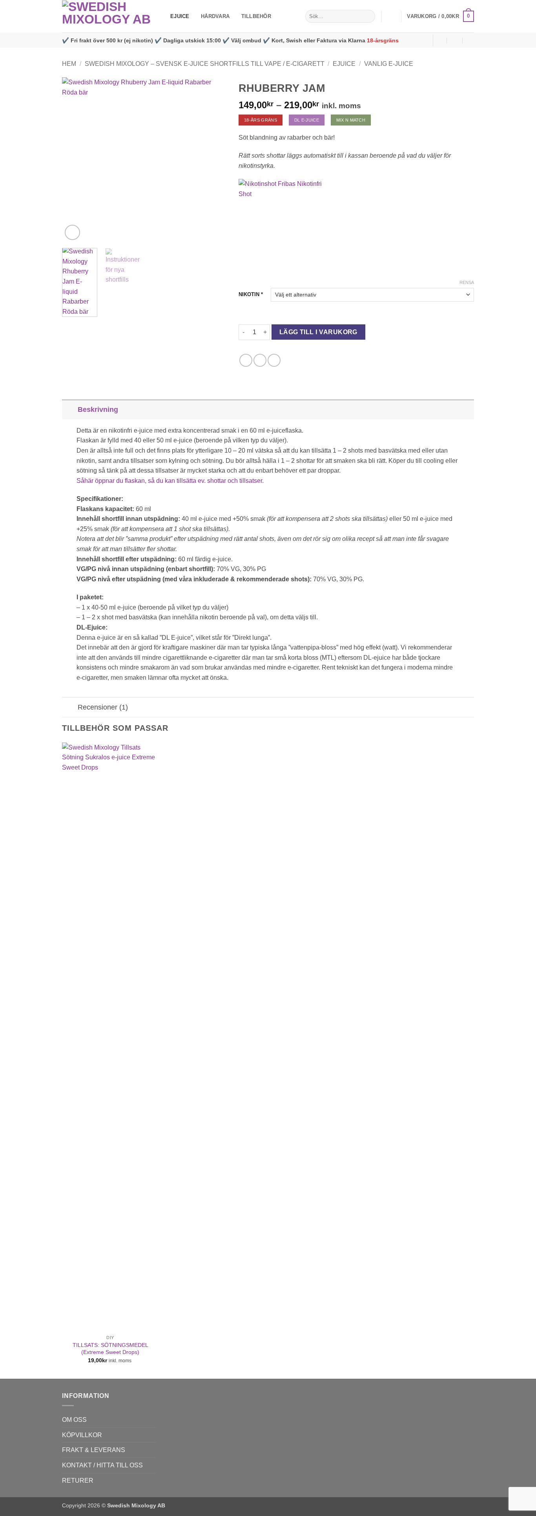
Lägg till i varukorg (318, 332)
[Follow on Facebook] (424, 40)
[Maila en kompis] (274, 360)
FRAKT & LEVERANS (93, 1450)
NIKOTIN (251, 294)
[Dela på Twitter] (259, 360)
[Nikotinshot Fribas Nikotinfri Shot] (287, 227)
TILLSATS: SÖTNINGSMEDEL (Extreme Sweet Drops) (110, 1349)
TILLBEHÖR (256, 16)
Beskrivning (98, 409)
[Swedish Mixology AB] (110, 16)
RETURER (77, 1480)
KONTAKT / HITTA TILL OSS (102, 1465)
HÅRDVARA (215, 16)
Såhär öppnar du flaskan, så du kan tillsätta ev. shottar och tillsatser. (170, 480)
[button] (391, 16)
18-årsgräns (383, 40)
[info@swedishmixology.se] (439, 40)
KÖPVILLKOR (82, 1435)
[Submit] (367, 16)
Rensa (466, 282)
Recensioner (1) (103, 707)
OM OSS (74, 1419)
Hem (69, 63)
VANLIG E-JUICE (388, 63)
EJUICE (180, 16)
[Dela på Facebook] (245, 360)
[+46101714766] (470, 40)
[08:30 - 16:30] (455, 40)
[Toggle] (69, 409)
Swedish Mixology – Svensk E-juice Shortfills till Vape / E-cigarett (205, 63)
